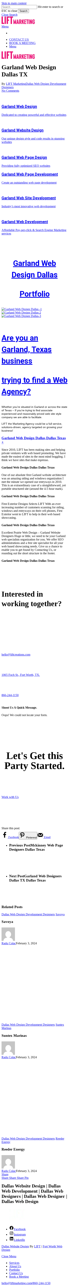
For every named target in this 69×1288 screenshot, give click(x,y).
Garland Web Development (25, 221)
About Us (15, 1266)
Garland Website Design (23, 130)
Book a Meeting (19, 1276)
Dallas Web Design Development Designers (28, 914)
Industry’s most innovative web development (29, 206)
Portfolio (35, 293)
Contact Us (16, 1273)
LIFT (37, 1246)
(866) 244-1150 (41, 1283)
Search (23, 11)
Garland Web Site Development (29, 198)
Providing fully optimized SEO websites (26, 165)
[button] (9, 14)
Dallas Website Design (15, 1246)
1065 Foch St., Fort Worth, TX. (21, 674)
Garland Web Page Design (24, 157)
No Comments (10, 90)
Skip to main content (14, 3)
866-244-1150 (10, 695)
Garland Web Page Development (30, 174)
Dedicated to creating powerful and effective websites (34, 114)
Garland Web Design (19, 106)
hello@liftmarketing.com (17, 1283)
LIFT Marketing (16, 83)
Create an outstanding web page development (29, 182)
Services (14, 1262)
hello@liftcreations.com (16, 654)
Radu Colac (9, 943)
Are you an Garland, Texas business (27, 350)
